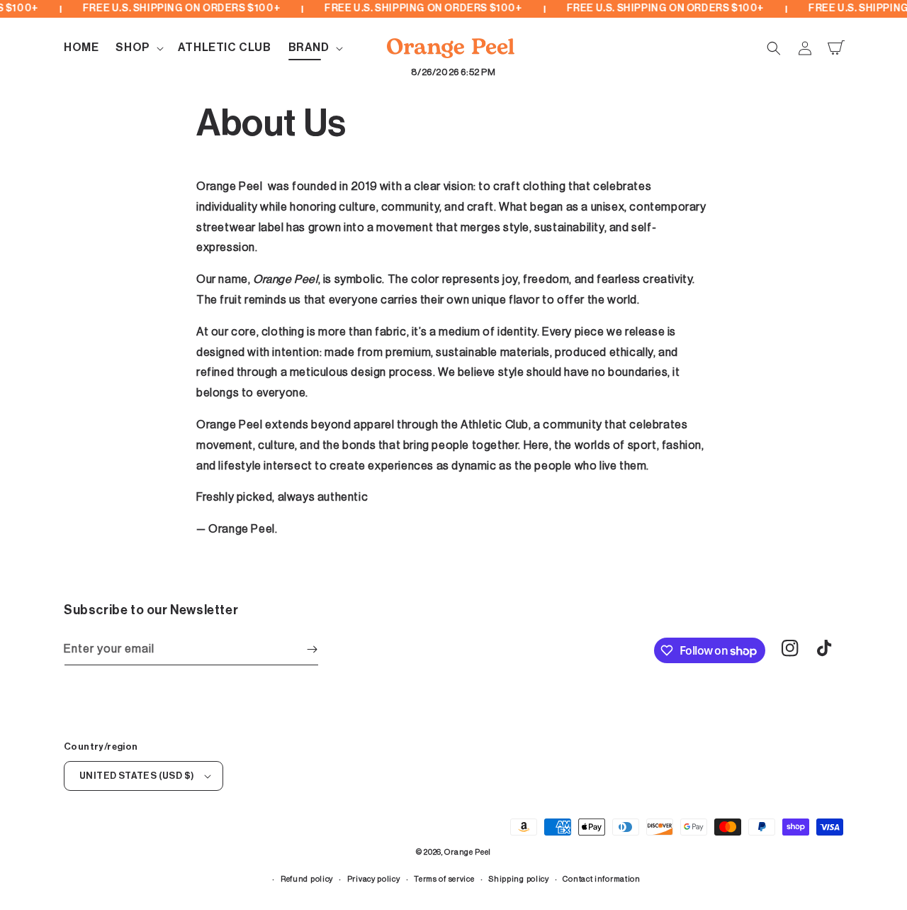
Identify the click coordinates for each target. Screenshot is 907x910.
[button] (138, 48)
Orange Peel (467, 852)
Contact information (601, 879)
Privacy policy (373, 879)
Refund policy (307, 879)
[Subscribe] (312, 649)
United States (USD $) (136, 775)
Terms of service (444, 879)
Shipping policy (518, 879)
